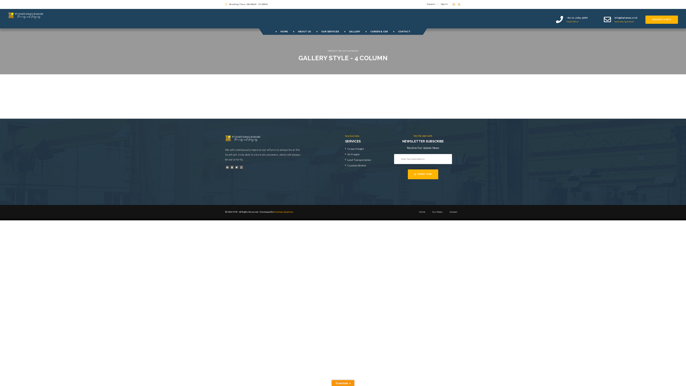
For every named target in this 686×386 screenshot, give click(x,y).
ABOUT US (304, 31)
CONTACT (404, 31)
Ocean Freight (355, 148)
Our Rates (437, 212)
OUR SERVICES (330, 31)
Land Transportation (359, 159)
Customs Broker (356, 165)
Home (422, 212)
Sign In (444, 4)
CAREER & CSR (379, 31)
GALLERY (354, 31)
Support (431, 4)
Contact (453, 212)
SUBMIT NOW (424, 174)
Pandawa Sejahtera (283, 212)
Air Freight (353, 154)
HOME (284, 31)
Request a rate (661, 19)
